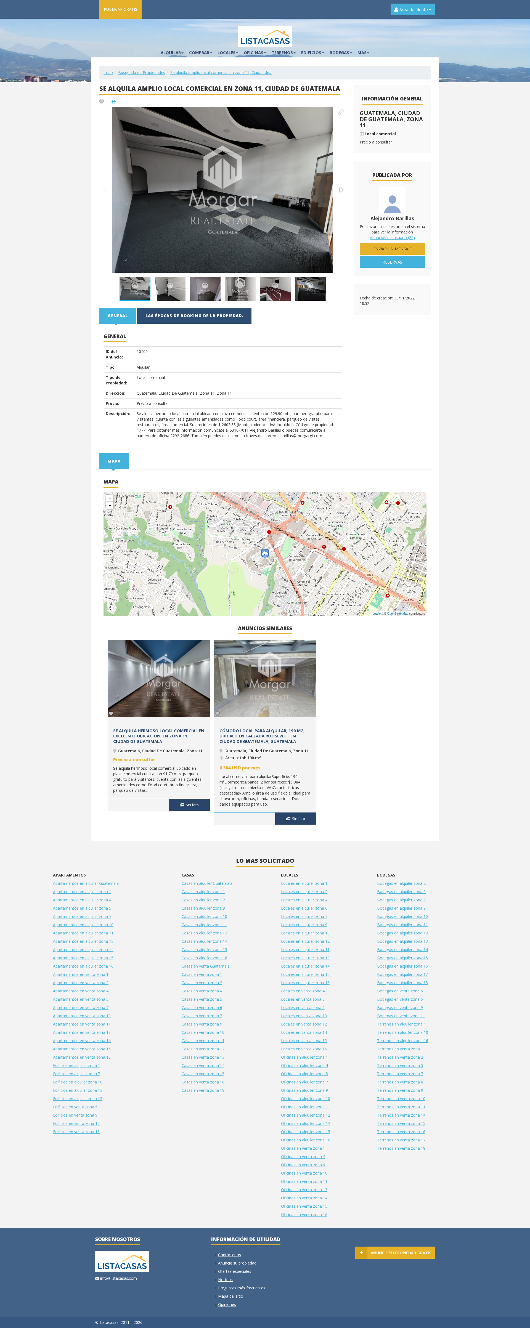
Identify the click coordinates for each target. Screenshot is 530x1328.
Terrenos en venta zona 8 (400, 1082)
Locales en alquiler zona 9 (304, 924)
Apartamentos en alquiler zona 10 (83, 924)
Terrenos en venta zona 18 (401, 1148)
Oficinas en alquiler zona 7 (304, 1082)
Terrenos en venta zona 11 (401, 1106)
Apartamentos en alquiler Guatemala (86, 883)
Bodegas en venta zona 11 (401, 1015)
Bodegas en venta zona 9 (400, 1007)
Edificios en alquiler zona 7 (76, 1073)
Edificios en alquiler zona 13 (77, 1090)
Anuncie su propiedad (237, 1263)
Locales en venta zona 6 (303, 999)
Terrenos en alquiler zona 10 (402, 1032)
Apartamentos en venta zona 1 (80, 974)
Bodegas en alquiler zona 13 (402, 941)
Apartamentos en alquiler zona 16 (83, 966)
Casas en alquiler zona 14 (204, 941)
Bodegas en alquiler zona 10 (402, 916)
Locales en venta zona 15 (304, 1040)
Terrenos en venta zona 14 (401, 1115)
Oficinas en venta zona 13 (304, 1189)
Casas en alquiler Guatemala (207, 883)
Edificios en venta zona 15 (76, 1131)
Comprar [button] (199, 52)
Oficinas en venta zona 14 (304, 1197)
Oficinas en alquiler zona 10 (305, 1098)
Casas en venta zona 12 (203, 1048)
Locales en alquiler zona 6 (304, 908)
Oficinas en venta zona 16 (304, 1214)
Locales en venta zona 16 (304, 1048)
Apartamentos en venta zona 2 (80, 982)
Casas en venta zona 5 (202, 999)
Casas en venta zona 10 (203, 1032)
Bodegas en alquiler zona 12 (402, 933)
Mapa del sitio (230, 1296)
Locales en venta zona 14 (304, 1032)
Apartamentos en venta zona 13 (82, 1032)
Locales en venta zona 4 (303, 991)
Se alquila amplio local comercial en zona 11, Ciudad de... (221, 72)
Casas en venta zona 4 (202, 991)
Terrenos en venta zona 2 (400, 1057)
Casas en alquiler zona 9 (203, 908)
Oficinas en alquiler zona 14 (305, 1123)
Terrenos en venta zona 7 (400, 1073)
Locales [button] (226, 52)
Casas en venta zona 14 (203, 1065)
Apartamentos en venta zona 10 (82, 1015)
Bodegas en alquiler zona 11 (402, 924)
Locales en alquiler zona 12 (305, 941)
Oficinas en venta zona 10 (304, 1173)
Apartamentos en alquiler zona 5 (82, 908)
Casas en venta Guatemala (206, 966)
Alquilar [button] (171, 52)
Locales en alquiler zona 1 (304, 883)
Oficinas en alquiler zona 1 (304, 1057)
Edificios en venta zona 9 (75, 1115)
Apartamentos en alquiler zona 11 (83, 933)
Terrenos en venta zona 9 (400, 1090)
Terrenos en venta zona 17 (401, 1140)
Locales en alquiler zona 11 (305, 949)
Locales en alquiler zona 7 (304, 916)
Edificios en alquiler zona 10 (77, 1082)
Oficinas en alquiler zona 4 (304, 1065)
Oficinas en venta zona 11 (304, 1181)
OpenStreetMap (397, 613)
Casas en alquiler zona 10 (204, 916)
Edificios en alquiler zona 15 (77, 1098)
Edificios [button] (311, 52)
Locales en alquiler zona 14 (305, 966)
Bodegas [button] (339, 52)
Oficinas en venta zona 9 (303, 1164)
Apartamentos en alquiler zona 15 (83, 957)
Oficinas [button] (253, 52)
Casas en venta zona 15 (203, 1073)
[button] (340, 112)
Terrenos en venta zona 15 (401, 1123)
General (118, 315)
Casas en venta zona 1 (202, 974)
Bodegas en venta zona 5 (400, 991)
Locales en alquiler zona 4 (304, 899)
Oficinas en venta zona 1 (303, 1148)
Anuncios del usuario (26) (392, 237)
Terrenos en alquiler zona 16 (402, 1040)
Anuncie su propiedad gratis (401, 1252)
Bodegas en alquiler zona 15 (402, 957)
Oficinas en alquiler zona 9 (304, 1090)
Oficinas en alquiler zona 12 (305, 1115)
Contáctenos (229, 1254)
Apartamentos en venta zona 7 (80, 1007)
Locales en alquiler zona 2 (304, 891)
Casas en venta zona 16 (203, 1082)
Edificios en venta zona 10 (76, 1123)
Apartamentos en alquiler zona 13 (83, 941)
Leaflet (377, 613)
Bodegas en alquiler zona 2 (401, 883)
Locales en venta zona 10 (304, 1015)
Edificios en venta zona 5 (75, 1106)
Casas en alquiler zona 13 (204, 933)
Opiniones (227, 1304)
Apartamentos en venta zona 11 (82, 1024)
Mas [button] (362, 52)
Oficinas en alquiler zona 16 (305, 1140)
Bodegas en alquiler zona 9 (401, 908)
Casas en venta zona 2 (202, 982)
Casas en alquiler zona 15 (204, 949)
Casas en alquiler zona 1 (203, 891)
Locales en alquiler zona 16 (305, 982)
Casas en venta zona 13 (203, 1057)
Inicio (108, 72)
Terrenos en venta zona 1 (400, 1048)
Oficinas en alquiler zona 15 (305, 1131)
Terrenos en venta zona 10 (401, 1098)
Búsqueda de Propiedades (141, 72)
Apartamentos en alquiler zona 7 (82, 916)
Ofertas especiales (234, 1271)
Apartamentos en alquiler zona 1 (82, 891)
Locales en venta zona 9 (303, 1007)
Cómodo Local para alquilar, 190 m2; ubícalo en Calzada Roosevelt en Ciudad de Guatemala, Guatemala (261, 736)
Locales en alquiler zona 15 (305, 974)
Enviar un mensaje (392, 248)
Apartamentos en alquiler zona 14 (83, 949)
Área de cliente (413, 9)
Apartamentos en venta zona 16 (82, 1057)
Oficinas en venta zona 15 (304, 1206)
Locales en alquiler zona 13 (305, 957)
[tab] (118, 316)
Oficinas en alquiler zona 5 (304, 1073)
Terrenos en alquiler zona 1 (401, 1024)
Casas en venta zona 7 (202, 1015)
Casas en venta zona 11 (203, 1040)
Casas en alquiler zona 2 (203, 899)
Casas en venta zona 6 (202, 1007)
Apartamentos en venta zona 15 (82, 1048)
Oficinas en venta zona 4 (303, 1156)
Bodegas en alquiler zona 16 (402, 966)
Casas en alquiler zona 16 (204, 957)
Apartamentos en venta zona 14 (82, 1040)
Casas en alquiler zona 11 (204, 924)
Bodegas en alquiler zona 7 (401, 899)
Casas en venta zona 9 (202, 1024)
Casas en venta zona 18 (203, 1090)
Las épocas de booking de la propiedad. (194, 315)
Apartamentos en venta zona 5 (80, 999)
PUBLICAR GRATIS (120, 9)
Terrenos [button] (282, 52)
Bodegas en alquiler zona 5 (401, 891)
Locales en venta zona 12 (304, 1024)
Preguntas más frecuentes (241, 1287)
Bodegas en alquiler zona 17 (402, 974)
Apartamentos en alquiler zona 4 (82, 899)
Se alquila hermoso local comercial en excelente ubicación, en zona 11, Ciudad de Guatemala (158, 736)
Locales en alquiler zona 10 (305, 933)
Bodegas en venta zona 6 (400, 999)
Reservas (392, 262)
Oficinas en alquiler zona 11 (305, 1106)
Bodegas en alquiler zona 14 (402, 949)
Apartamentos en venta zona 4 (80, 991)
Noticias (225, 1279)
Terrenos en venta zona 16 (401, 1131)
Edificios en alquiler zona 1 (76, 1065)
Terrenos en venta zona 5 (400, 1065)
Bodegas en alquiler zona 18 (402, 982)
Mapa (114, 461)
